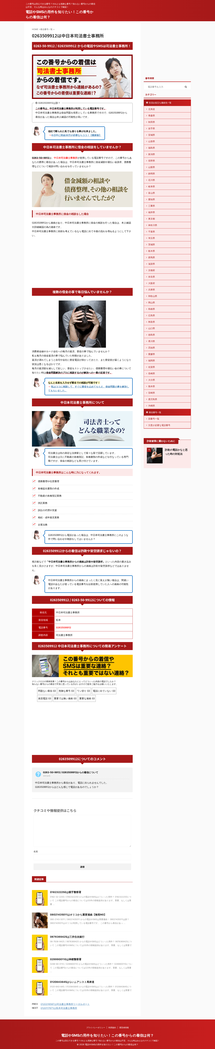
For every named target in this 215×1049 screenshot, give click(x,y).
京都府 (151, 270)
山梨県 (151, 167)
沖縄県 (151, 405)
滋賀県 (151, 263)
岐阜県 (151, 186)
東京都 (151, 218)
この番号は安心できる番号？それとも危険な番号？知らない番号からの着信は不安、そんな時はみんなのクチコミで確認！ (107, 1040)
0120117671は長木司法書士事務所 (59, 1008)
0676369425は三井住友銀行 (67, 936)
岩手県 (151, 128)
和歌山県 (152, 296)
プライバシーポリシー (95, 1027)
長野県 (151, 160)
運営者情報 (124, 1027)
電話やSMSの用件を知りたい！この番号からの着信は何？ (107, 1035)
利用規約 (112, 1027)
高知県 (151, 347)
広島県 (151, 315)
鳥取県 (151, 321)
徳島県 (151, 334)
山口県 (151, 328)
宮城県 (151, 135)
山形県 (151, 141)
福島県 (151, 147)
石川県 (151, 180)
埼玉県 (151, 238)
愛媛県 (151, 354)
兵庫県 (151, 289)
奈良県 (151, 276)
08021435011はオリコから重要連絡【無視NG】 (78, 914)
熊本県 (151, 386)
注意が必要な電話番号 (159, 425)
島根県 (151, 309)
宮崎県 (151, 392)
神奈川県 (152, 225)
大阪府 (151, 283)
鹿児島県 (152, 399)
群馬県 (151, 257)
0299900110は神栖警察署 (65, 959)
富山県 (151, 193)
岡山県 (151, 302)
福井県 (151, 212)
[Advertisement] (82, 263)
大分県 (151, 379)
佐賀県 (151, 367)
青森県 (151, 115)
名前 (36, 851)
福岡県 (151, 360)
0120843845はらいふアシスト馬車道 (72, 981)
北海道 (151, 109)
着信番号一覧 (155, 412)
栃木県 (151, 251)
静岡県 (151, 173)
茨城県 (151, 244)
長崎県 (151, 373)
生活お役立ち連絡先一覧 (160, 102)
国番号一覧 (153, 418)
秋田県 (151, 122)
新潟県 (151, 154)
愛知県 (151, 199)
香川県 (151, 341)
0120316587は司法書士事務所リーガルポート (65, 1004)
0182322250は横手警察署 (65, 892)
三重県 (151, 205)
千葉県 (151, 231)
